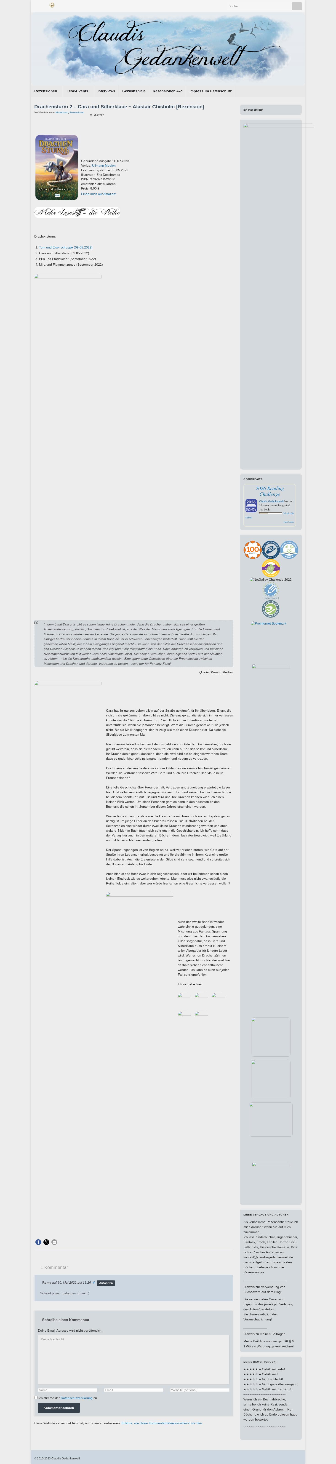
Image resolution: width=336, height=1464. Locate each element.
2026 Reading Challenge (270, 491)
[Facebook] (36, 4)
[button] (38, 1242)
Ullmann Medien (104, 165)
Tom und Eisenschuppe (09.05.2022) (66, 247)
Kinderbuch (62, 112)
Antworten (106, 1283)
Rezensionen (46, 91)
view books (288, 522)
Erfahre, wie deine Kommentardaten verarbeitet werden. (162, 1423)
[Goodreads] (52, 4)
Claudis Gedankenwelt (271, 501)
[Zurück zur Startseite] (168, 48)
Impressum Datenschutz (210, 91)
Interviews (106, 91)
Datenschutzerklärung (77, 1398)
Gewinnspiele (134, 91)
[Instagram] (44, 4)
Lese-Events (78, 91)
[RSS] (60, 4)
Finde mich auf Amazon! (98, 194)
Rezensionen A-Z (167, 91)
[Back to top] (325, 1453)
